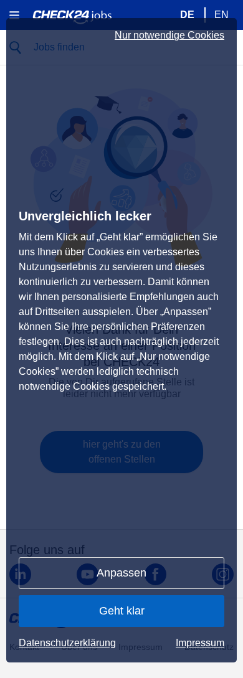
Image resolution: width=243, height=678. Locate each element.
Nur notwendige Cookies (169, 35)
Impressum (200, 643)
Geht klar (122, 611)
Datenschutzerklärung (67, 643)
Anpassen (121, 573)
